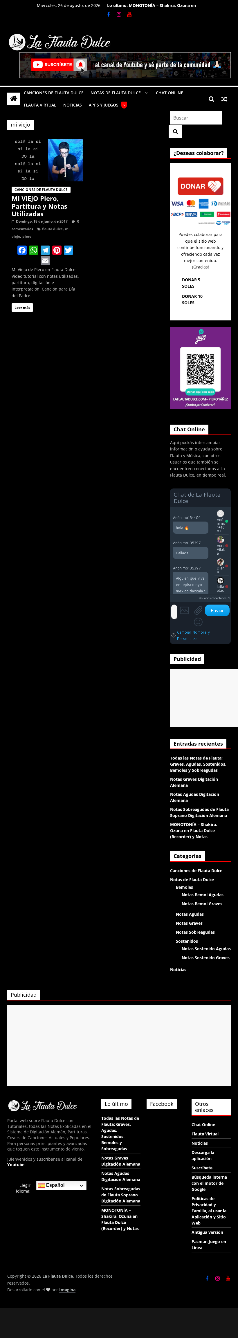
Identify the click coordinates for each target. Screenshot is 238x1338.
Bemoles (184, 887)
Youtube (15, 1164)
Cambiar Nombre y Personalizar (193, 635)
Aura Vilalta (221, 549)
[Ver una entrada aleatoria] (224, 99)
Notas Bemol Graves (202, 903)
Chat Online (203, 1124)
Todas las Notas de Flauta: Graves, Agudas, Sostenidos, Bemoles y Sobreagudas (198, 764)
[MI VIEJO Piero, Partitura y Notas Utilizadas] (45, 142)
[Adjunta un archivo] (198, 610)
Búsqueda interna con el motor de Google (209, 1183)
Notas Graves (189, 923)
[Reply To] (205, 517)
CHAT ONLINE (169, 92)
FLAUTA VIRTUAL (40, 105)
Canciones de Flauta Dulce (41, 189)
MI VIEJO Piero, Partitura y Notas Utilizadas (39, 206)
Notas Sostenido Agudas (206, 948)
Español (54, 1185)
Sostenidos (187, 941)
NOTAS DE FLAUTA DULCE (116, 92)
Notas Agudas (190, 914)
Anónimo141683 (221, 525)
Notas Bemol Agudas (202, 894)
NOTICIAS (72, 105)
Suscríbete (202, 1168)
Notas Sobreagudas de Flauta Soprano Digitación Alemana (120, 1195)
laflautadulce (220, 590)
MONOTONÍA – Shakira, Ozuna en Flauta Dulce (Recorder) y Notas (162, 8)
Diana (220, 570)
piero (26, 236)
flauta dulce (52, 228)
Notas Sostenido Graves (206, 957)
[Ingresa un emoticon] (198, 622)
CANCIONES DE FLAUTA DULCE (54, 92)
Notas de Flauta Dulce (192, 879)
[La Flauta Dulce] (13, 99)
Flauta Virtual (205, 1134)
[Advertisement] (204, 698)
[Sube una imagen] (184, 610)
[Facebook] (22, 251)
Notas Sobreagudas (195, 932)
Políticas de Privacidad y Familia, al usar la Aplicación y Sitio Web (209, 1211)
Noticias (178, 969)
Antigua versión (207, 1232)
